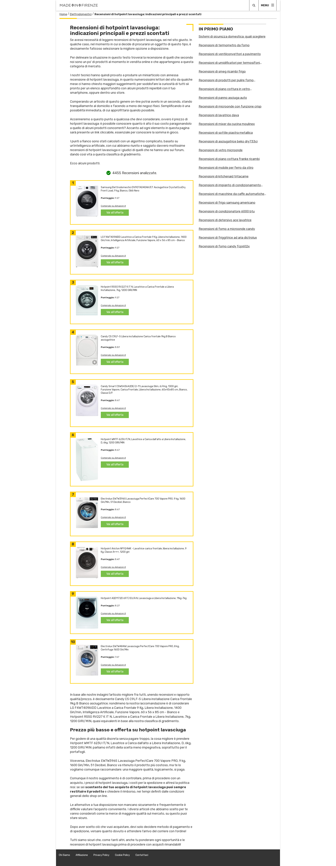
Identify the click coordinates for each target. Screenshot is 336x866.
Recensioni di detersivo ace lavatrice (225, 220)
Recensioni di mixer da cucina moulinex (227, 124)
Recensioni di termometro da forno (224, 45)
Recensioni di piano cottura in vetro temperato (224, 89)
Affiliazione (82, 855)
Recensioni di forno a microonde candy (227, 229)
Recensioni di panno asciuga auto (223, 97)
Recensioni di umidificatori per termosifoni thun (229, 63)
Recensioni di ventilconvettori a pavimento (230, 54)
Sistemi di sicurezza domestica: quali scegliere (232, 36)
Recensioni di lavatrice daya (219, 115)
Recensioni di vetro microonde (221, 150)
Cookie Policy (122, 855)
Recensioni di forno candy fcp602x (224, 246)
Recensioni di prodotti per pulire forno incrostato (226, 80)
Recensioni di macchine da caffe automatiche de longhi (231, 194)
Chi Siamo (64, 855)
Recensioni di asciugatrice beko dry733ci (228, 141)
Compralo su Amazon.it (113, 206)
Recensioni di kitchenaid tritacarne (223, 176)
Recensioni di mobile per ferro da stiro (226, 167)
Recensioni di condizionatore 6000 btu (227, 211)
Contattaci (141, 855)
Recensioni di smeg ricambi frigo (222, 71)
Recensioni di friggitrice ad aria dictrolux (228, 237)
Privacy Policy (101, 855)
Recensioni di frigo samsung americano (227, 202)
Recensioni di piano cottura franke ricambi (229, 159)
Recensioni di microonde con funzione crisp (230, 106)
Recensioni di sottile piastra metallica (226, 132)
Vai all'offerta (114, 212)
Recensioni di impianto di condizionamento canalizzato (230, 185)
